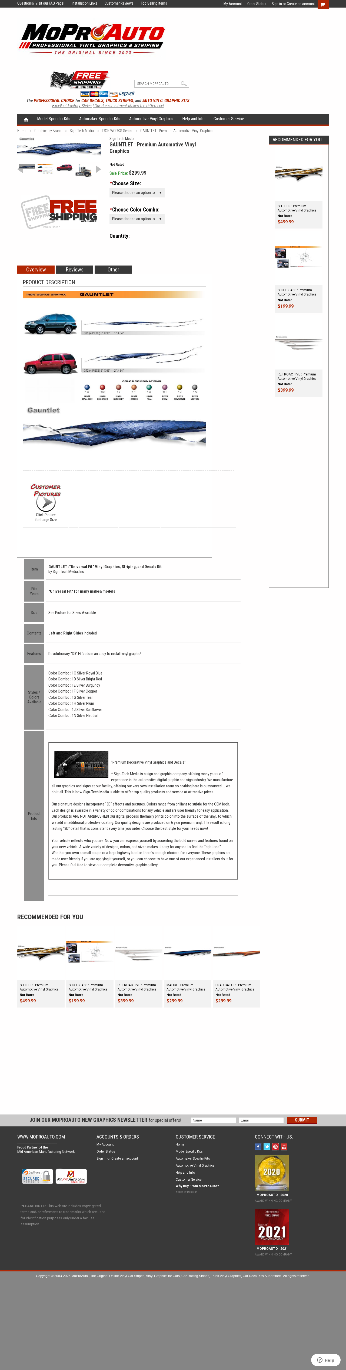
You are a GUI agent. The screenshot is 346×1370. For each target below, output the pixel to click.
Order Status (256, 4)
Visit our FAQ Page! (49, 3)
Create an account (301, 4)
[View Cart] (325, 4)
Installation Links (81, 3)
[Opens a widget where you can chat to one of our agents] (326, 1360)
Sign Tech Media (82, 131)
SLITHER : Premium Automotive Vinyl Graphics (297, 208)
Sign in (277, 4)
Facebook (259, 1147)
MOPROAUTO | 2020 (271, 1195)
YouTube (285, 1147)
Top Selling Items (150, 3)
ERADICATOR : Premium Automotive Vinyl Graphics (234, 987)
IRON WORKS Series (117, 131)
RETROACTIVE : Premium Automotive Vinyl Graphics (297, 376)
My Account (233, 4)
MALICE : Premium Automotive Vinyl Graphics (186, 987)
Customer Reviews (116, 3)
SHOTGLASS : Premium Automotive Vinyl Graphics (297, 292)
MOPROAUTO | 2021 (271, 1249)
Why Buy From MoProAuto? (197, 1186)
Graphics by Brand (48, 131)
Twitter (267, 1147)
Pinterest (276, 1147)
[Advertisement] (298, 498)
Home (26, 119)
